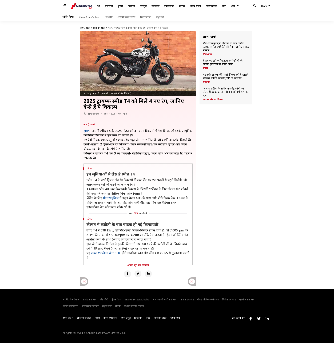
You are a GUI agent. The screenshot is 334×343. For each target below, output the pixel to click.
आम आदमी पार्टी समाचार (164, 299)
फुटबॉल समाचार (246, 299)
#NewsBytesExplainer (90, 17)
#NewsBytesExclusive (137, 299)
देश (98, 6)
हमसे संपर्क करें (110, 318)
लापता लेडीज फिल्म (213, 99)
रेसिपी (118, 306)
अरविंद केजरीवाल (71, 299)
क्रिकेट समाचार (145, 17)
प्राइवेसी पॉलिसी (84, 318)
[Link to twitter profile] (259, 318)
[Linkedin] (148, 273)
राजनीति (109, 6)
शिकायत (138, 318)
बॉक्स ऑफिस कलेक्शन (208, 299)
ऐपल (205, 68)
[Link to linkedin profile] (267, 318)
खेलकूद (143, 6)
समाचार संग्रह (160, 318)
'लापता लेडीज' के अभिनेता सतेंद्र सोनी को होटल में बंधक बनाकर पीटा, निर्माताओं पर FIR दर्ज (225, 92)
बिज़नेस (131, 6)
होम (82, 28)
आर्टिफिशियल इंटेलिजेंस (126, 17)
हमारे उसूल (126, 318)
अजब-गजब (195, 6)
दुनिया (120, 6)
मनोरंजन (156, 6)
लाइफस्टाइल (211, 6)
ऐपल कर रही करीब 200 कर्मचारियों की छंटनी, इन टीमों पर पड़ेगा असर (223, 62)
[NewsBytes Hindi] (81, 6)
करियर (182, 6)
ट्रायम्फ (87, 131)
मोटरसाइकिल (111, 198)
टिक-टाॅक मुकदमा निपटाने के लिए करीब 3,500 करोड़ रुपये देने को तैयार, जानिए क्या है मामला (226, 47)
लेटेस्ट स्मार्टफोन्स (70, 306)
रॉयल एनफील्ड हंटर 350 (105, 253)
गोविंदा (206, 82)
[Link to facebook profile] (250, 318)
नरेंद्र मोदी (109, 17)
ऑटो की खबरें (99, 28)
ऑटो (224, 6)
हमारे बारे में (68, 318)
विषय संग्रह (175, 318)
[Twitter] (137, 273)
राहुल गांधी (160, 17)
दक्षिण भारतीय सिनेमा (134, 306)
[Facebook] (127, 273)
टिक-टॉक (207, 54)
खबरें (88, 28)
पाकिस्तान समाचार (90, 306)
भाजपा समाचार (187, 299)
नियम (97, 318)
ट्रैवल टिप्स (116, 299)
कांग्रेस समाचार (89, 299)
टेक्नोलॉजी (169, 6)
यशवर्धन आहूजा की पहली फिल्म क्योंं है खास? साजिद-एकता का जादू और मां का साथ (225, 76)
